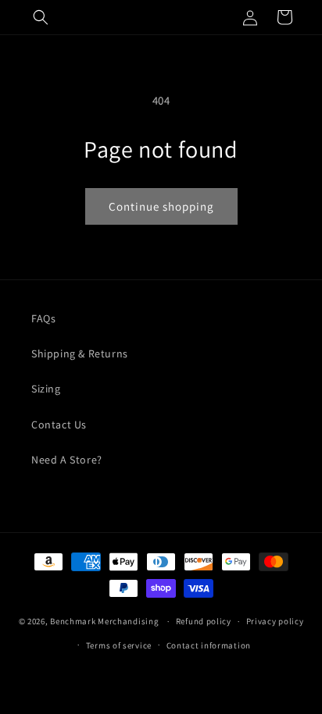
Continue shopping (161, 206)
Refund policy (203, 621)
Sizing (46, 389)
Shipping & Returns (79, 353)
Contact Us (59, 424)
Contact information (208, 645)
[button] (40, 17)
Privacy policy (275, 621)
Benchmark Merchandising (104, 621)
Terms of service (119, 645)
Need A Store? (66, 460)
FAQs (43, 318)
